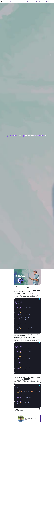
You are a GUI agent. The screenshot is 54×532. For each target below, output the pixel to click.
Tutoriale (28, 1)
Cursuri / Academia (8, 1)
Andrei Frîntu (38, 1)
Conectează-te (48, 1)
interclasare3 (23, 413)
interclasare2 (19, 413)
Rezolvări (19, 1)
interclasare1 (15, 413)
